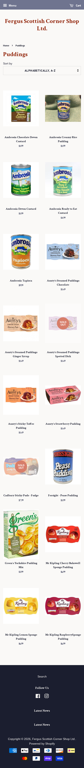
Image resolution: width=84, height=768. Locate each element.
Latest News (42, 711)
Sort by (7, 63)
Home (6, 45)
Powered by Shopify (42, 743)
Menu (12, 5)
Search (42, 676)
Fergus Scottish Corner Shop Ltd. (42, 25)
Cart (78, 5)
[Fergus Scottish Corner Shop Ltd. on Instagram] (46, 696)
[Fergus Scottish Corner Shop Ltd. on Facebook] (37, 696)
